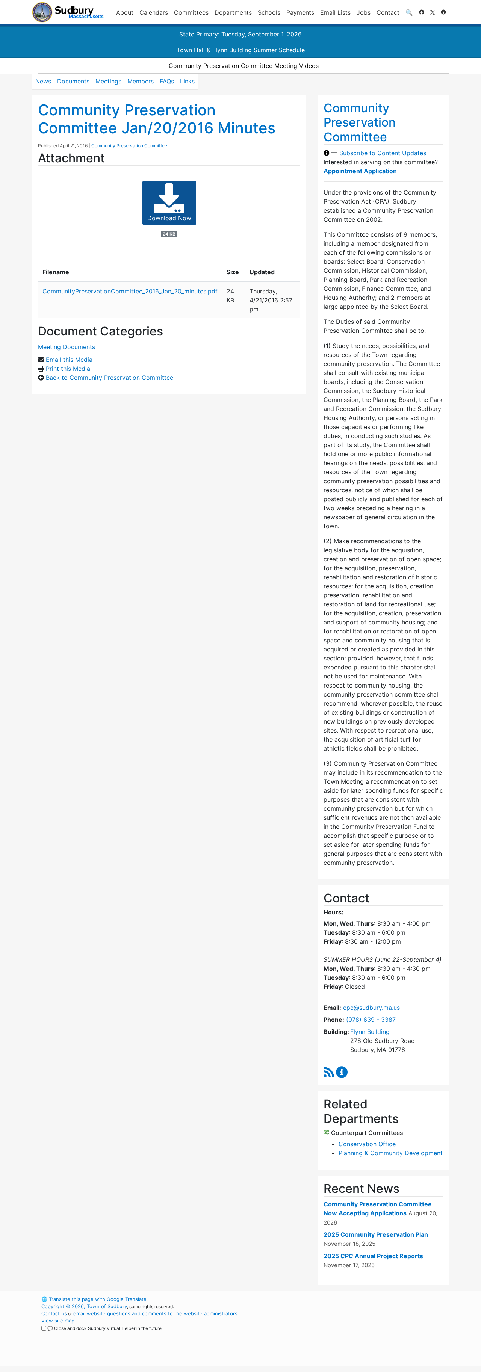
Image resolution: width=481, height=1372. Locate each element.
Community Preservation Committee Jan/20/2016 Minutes (156, 119)
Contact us (54, 1313)
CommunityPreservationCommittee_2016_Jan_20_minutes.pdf (130, 291)
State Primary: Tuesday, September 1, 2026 (240, 34)
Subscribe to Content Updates (382, 153)
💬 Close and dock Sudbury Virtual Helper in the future (104, 1328)
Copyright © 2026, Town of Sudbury (84, 1306)
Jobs (364, 12)
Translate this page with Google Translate (94, 1299)
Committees (191, 12)
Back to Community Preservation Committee (109, 377)
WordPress (347, 1299)
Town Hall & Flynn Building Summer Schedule (241, 50)
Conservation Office (367, 1144)
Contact (388, 12)
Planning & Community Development (391, 1153)
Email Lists (335, 12)
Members (140, 81)
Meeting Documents (66, 347)
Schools (269, 12)
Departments (233, 12)
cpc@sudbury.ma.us (371, 1007)
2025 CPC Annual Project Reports (373, 1256)
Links (187, 81)
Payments (300, 12)
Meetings (108, 81)
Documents (73, 81)
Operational (360, 1335)
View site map (57, 1321)
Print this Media (68, 368)
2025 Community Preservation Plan (376, 1234)
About (124, 12)
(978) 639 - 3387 (371, 1019)
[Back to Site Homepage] (68, 12)
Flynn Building (370, 1031)
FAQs (167, 81)
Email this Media (69, 359)
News (43, 81)
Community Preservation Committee (129, 145)
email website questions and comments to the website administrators (155, 1313)
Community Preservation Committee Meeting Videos (244, 66)
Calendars (153, 12)
